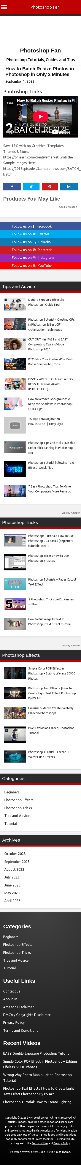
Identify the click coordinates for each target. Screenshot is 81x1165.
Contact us (11, 991)
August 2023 (14, 869)
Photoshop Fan (45, 7)
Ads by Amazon (68, 207)
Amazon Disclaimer (18, 1007)
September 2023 (17, 862)
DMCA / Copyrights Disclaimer (27, 1015)
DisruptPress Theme (58, 1152)
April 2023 (12, 901)
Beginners (12, 792)
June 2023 (12, 885)
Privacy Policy (14, 1022)
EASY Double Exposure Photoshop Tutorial (36, 1053)
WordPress (31, 1152)
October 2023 (15, 854)
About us (10, 999)
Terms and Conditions (20, 1030)
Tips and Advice (17, 816)
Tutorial (10, 824)
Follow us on (32, 226)
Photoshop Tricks (22, 91)
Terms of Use (40, 1143)
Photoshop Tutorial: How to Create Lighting (37, 1102)
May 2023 (12, 893)
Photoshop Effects (18, 800)
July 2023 (11, 877)
